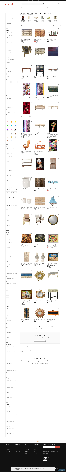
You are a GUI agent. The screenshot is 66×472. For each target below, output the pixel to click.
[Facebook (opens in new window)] (55, 468)
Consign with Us (17, 451)
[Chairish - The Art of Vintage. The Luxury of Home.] (9, 3)
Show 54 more (8, 163)
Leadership (35, 447)
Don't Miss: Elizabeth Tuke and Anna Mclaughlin (33, 0)
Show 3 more (7, 230)
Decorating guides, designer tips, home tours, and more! (50, 451)
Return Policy (8, 449)
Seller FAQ (16, 453)
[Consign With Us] (55, 4)
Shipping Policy (8, 451)
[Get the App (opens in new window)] (45, 458)
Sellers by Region (27, 451)
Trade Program (17, 447)
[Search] (43, 4)
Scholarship (35, 453)
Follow (40, 340)
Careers (35, 449)
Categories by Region (27, 449)
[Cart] (59, 4)
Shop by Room (26, 453)
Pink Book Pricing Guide (9, 453)
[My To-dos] (53, 4)
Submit (57, 446)
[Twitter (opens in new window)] (60, 468)
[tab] (11, 23)
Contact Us (7, 447)
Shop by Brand (26, 447)
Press (34, 451)
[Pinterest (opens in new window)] (57, 468)
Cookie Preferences (16, 469)
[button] (57, 4)
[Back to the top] (64, 467)
